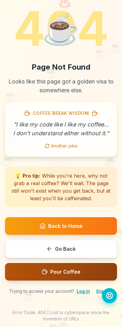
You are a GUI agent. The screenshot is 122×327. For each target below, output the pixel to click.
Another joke (64, 145)
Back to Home (65, 226)
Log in (83, 291)
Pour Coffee (65, 272)
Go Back (65, 249)
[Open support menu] (109, 295)
